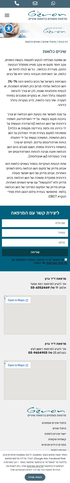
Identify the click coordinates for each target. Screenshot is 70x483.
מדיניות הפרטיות (56, 263)
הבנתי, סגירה (35, 477)
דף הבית (63, 41)
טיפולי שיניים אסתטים (54, 423)
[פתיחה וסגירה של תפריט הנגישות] (8, 28)
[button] (7, 15)
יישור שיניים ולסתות (55, 433)
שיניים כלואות (58, 450)
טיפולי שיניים (49, 41)
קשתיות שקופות (57, 439)
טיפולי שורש (59, 428)
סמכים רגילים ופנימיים (54, 444)
